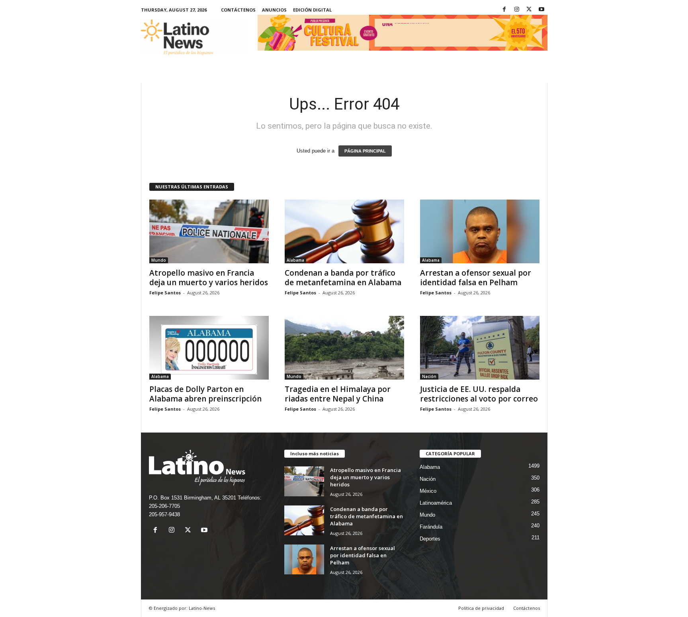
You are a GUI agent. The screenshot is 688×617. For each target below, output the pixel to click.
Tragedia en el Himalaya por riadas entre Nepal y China (338, 394)
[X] (529, 10)
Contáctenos (238, 10)
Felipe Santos (165, 293)
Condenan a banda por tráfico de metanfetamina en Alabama (343, 278)
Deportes (430, 539)
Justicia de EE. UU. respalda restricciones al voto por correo (479, 394)
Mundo (158, 260)
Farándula (431, 527)
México (428, 491)
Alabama (295, 260)
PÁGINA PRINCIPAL (365, 151)
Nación (429, 376)
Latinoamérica (436, 503)
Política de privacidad (481, 608)
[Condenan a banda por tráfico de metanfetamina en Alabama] (344, 231)
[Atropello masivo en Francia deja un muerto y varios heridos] (209, 231)
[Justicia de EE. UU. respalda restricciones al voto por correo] (479, 348)
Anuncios (274, 10)
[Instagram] (517, 10)
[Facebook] (504, 10)
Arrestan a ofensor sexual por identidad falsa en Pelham (475, 278)
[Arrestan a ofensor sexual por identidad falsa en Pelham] (479, 231)
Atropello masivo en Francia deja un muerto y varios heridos (208, 278)
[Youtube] (541, 10)
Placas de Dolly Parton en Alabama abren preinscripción (205, 394)
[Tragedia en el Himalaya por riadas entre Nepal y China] (344, 348)
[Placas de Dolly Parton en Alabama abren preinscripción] (209, 348)
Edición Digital (312, 10)
